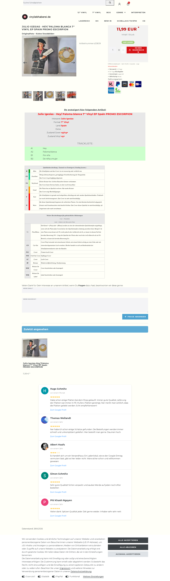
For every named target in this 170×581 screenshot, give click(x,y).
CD (143, 21)
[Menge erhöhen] (119, 50)
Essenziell (30, 576)
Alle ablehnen (128, 547)
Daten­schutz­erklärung (81, 571)
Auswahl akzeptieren (128, 554)
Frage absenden (137, 317)
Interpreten (138, 12)
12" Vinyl (82, 12)
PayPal (59, 576)
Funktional (75, 576)
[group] (34, 348)
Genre (120, 12)
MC (97, 21)
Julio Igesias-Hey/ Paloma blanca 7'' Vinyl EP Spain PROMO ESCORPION (36, 365)
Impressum (65, 568)
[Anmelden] (120, 4)
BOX (109, 12)
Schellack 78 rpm (127, 21)
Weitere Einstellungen (93, 576)
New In (107, 21)
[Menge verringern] (123, 50)
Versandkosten (112, 66)
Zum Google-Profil (58, 410)
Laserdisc (84, 21)
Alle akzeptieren (128, 540)
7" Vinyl (96, 12)
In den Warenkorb (138, 50)
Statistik (45, 576)
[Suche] (110, 3)
